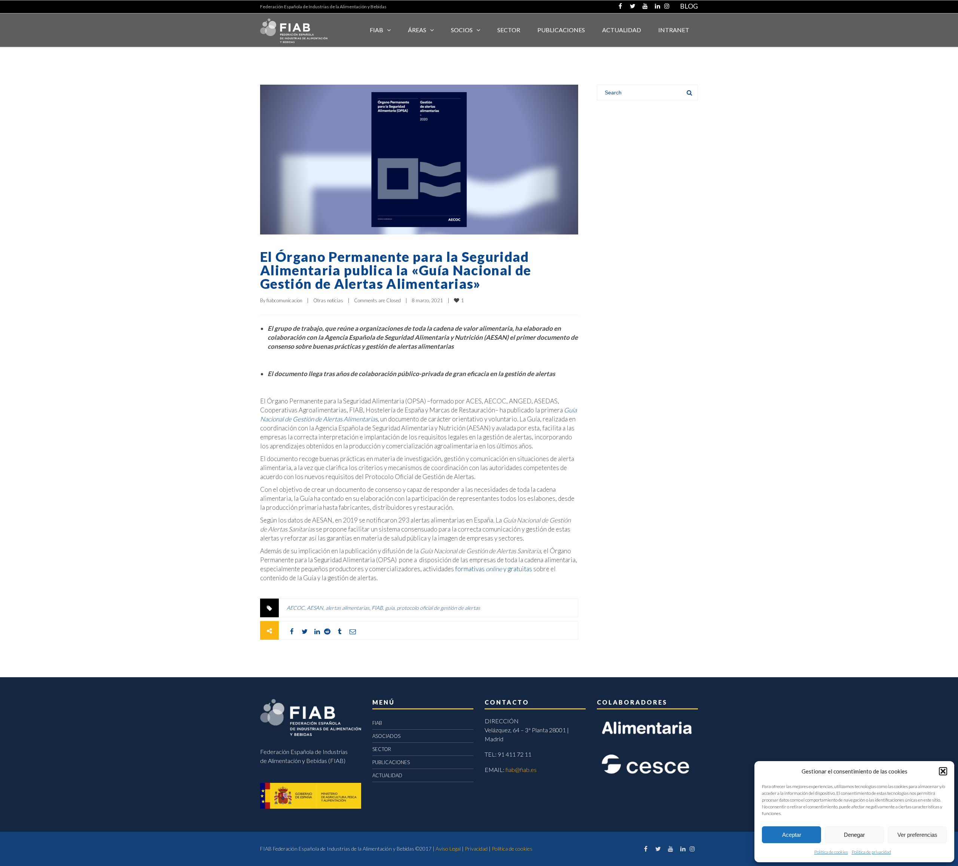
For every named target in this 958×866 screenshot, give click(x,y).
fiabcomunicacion (284, 300)
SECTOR (508, 29)
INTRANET (673, 29)
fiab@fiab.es (521, 769)
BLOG (689, 6)
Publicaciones (561, 29)
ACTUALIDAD (621, 29)
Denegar (854, 835)
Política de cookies (831, 852)
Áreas (417, 29)
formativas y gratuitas (493, 569)
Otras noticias (328, 300)
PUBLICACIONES (391, 762)
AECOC (296, 608)
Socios (462, 29)
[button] (943, 771)
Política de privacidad (871, 852)
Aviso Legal (448, 848)
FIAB (376, 29)
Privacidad (476, 848)
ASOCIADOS (386, 736)
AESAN (315, 608)
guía (389, 608)
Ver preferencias (917, 835)
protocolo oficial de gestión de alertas (438, 608)
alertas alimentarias (347, 608)
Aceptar (791, 835)
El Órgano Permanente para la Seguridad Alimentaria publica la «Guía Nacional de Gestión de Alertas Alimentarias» (395, 270)
